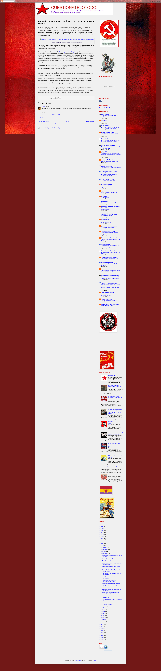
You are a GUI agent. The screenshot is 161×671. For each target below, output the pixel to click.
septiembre (105, 553)
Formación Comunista (107, 213)
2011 (102, 630)
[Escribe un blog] (55, 98)
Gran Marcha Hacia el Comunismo (110, 282)
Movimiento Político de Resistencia (110, 206)
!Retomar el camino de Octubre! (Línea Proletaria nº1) (115, 386)
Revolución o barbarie (107, 262)
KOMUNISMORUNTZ (106, 299)
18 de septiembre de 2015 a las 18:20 (51, 114)
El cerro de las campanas (107, 179)
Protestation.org (111, 375)
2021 (102, 532)
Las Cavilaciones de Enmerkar (109, 257)
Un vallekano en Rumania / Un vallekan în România (109, 165)
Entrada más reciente (44, 121)
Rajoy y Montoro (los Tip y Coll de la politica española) (115, 433)
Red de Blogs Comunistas (108, 231)
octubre (104, 551)
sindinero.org (104, 201)
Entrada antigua (90, 121)
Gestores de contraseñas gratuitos (109, 202)
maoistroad (104, 120)
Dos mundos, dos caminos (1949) (108, 300)
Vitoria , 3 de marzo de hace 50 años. (109, 161)
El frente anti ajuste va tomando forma (109, 258)
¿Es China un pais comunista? (115, 475)
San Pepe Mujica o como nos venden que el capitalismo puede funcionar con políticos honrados (115, 411)
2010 (102, 633)
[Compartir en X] (57, 98)
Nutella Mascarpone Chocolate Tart (109, 192)
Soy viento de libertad (107, 558)
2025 (102, 524)
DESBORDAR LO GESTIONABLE (108, 227)
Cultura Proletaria (105, 244)
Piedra (43, 106)
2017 (102, 541)
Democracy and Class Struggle (67, 52)
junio (103, 611)
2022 (102, 530)
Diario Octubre (105, 114)
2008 (102, 637)
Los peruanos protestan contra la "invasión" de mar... (110, 603)
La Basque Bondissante (107, 159)
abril (103, 615)
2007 (102, 639)
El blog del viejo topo (106, 184)
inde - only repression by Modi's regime (110, 122)
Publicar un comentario (45, 118)
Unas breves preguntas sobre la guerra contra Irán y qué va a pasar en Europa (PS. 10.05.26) (111, 155)
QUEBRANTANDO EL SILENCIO (109, 226)
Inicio (67, 121)
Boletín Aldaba (105, 219)
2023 (102, 528)
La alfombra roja (105, 197)
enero (103, 621)
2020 (102, 534)
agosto (104, 607)
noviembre (105, 549)
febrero (104, 619)
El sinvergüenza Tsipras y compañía (111, 583)
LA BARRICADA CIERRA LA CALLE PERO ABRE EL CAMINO (110, 305)
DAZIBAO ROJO (105, 126)
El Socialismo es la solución (108, 250)
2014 (102, 624)
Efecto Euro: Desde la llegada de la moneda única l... (110, 593)
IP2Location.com (108, 650)
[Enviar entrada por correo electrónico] (51, 97)
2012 (102, 628)
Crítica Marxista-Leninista (107, 292)
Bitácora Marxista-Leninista (108, 145)
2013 (102, 626)
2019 (102, 536)
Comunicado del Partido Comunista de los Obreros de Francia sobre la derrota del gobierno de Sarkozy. (115, 398)
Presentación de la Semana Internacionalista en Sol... (109, 581)
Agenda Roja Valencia (106, 191)
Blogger (94, 660)
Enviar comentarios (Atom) (51, 123)
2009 (102, 635)
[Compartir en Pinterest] (60, 98)
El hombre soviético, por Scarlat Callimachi (111, 167)
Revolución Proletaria (106, 269)
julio (103, 609)
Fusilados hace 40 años (108, 561)
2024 (102, 526)
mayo (103, 613)
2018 (102, 539)
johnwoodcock (78, 660)
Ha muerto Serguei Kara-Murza (108, 180)
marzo (104, 617)
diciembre (105, 547)
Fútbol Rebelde (105, 139)
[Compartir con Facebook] (58, 98)
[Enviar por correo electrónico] (53, 98)
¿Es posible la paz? (106, 152)
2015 (102, 545)
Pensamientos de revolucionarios (110, 275)
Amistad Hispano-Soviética (108, 132)
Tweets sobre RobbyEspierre (106, 108)
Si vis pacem (104, 196)
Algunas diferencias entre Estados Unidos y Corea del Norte (114, 445)
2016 (102, 543)
